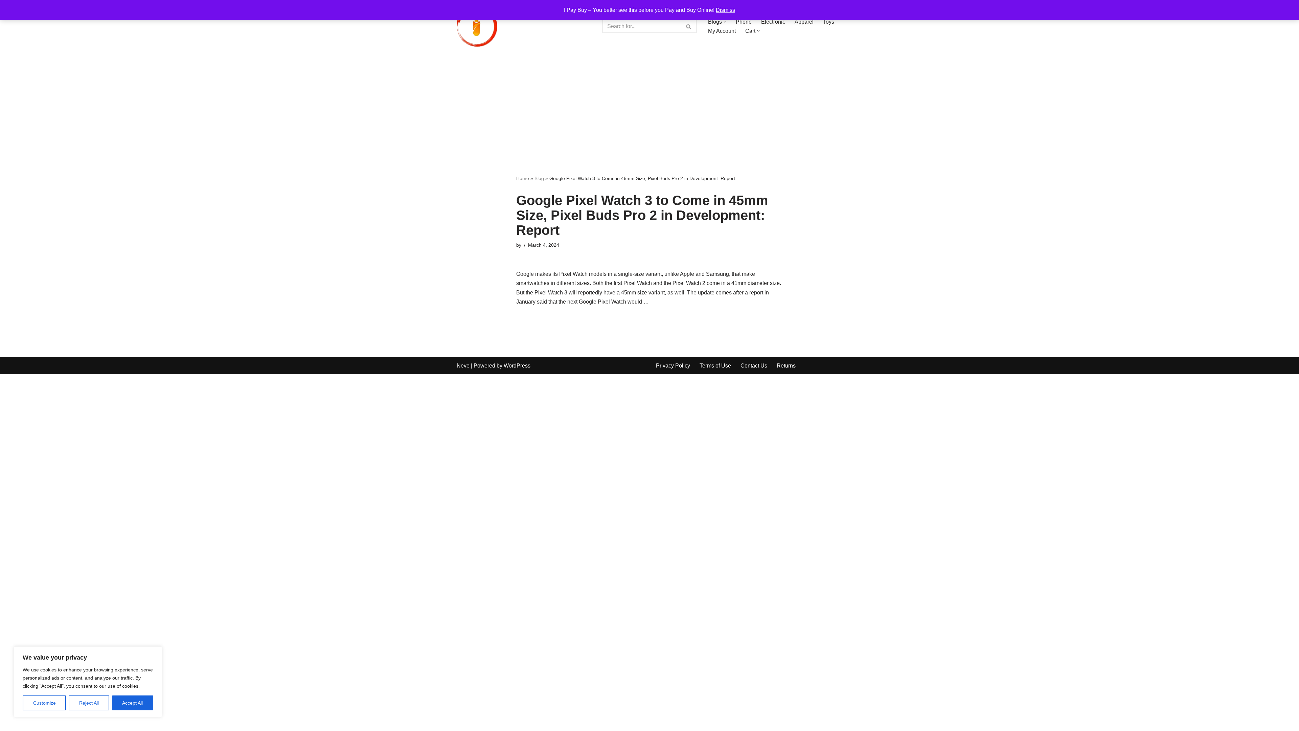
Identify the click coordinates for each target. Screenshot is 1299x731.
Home (522, 178)
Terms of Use (715, 366)
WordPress (517, 366)
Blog (539, 178)
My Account (722, 31)
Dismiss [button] (725, 10)
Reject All (89, 703)
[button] (725, 22)
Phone (744, 22)
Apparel (804, 22)
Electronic (773, 22)
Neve (463, 366)
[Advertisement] (649, 103)
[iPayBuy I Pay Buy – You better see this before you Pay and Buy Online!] (477, 26)
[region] (88, 681)
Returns (786, 366)
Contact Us (753, 366)
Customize (44, 703)
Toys (828, 22)
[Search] (689, 26)
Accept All (132, 703)
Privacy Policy (673, 366)
